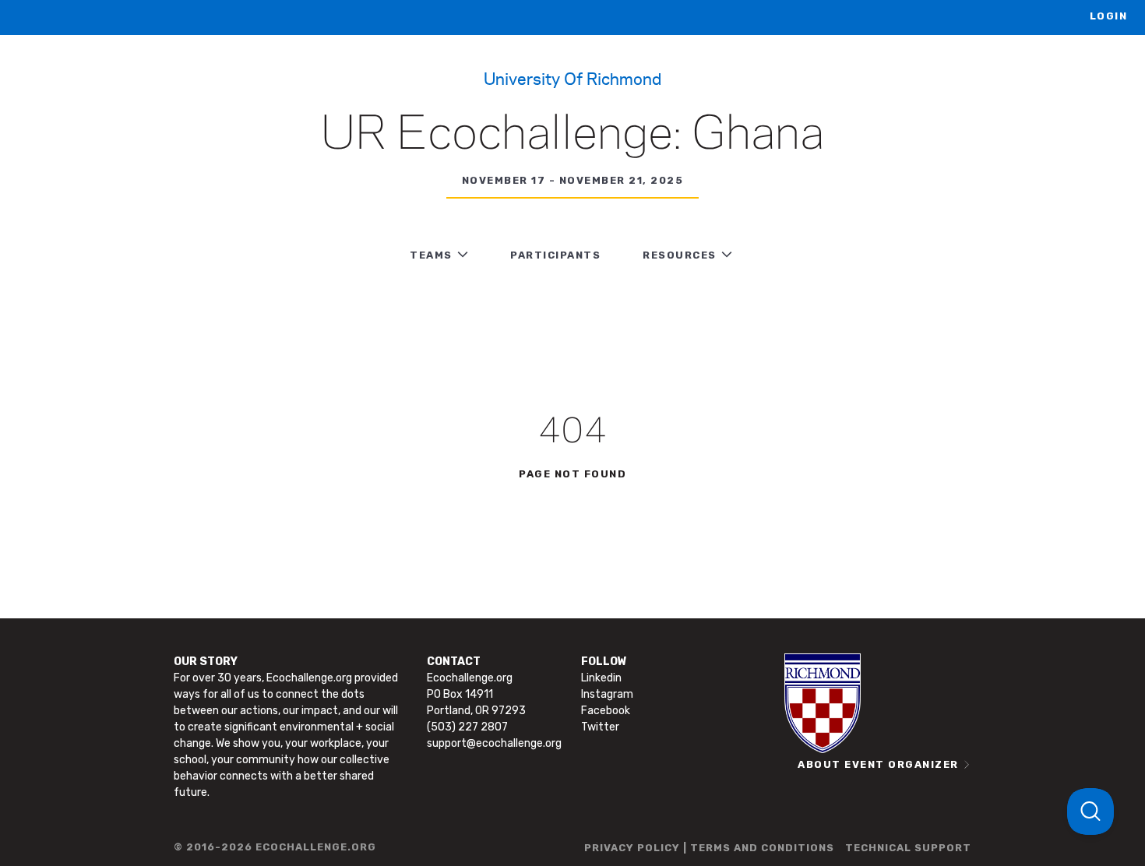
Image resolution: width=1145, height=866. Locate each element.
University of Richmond (572, 78)
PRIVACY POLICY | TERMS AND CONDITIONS (709, 848)
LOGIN (1109, 16)
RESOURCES (680, 255)
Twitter (600, 727)
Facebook (605, 710)
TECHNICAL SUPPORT (908, 848)
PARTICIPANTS (555, 255)
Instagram (607, 694)
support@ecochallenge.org (494, 743)
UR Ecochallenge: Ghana (572, 135)
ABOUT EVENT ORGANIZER (878, 764)
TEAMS (431, 255)
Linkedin (601, 678)
